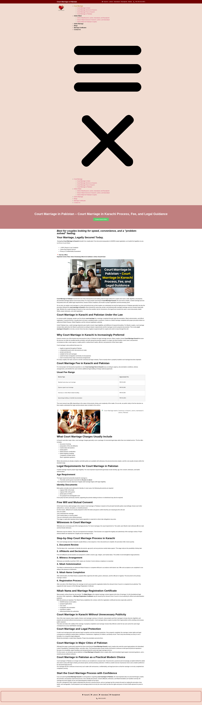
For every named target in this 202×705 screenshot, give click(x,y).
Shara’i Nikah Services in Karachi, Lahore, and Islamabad (93, 19)
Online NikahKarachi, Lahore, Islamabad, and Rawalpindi (93, 17)
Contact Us (77, 29)
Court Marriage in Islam (83, 8)
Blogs (76, 25)
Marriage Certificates (80, 27)
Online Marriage (78, 23)
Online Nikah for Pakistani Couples (87, 21)
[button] (107, 104)
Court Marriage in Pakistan (84, 14)
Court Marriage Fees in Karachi (86, 12)
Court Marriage (78, 6)
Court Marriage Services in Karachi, (87, 10)
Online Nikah (78, 16)
